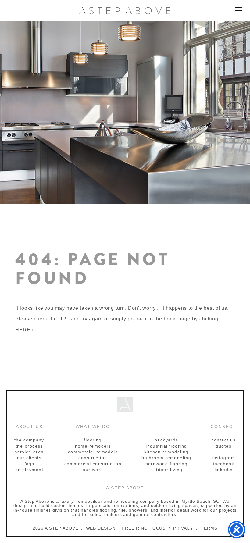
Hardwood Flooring (166, 463)
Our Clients (29, 457)
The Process (29, 446)
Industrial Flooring (166, 446)
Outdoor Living (166, 469)
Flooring (93, 440)
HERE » (25, 329)
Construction (92, 457)
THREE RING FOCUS (142, 528)
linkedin (224, 469)
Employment (29, 469)
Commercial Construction (92, 463)
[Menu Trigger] (238, 10)
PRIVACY (183, 528)
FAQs (29, 463)
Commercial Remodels (93, 451)
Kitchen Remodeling (166, 451)
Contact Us (224, 440)
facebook (223, 463)
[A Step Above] (125, 10)
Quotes (223, 446)
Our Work (93, 469)
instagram (223, 457)
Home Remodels (93, 446)
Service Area (29, 451)
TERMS (209, 528)
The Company (29, 440)
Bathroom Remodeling (166, 457)
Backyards (166, 440)
